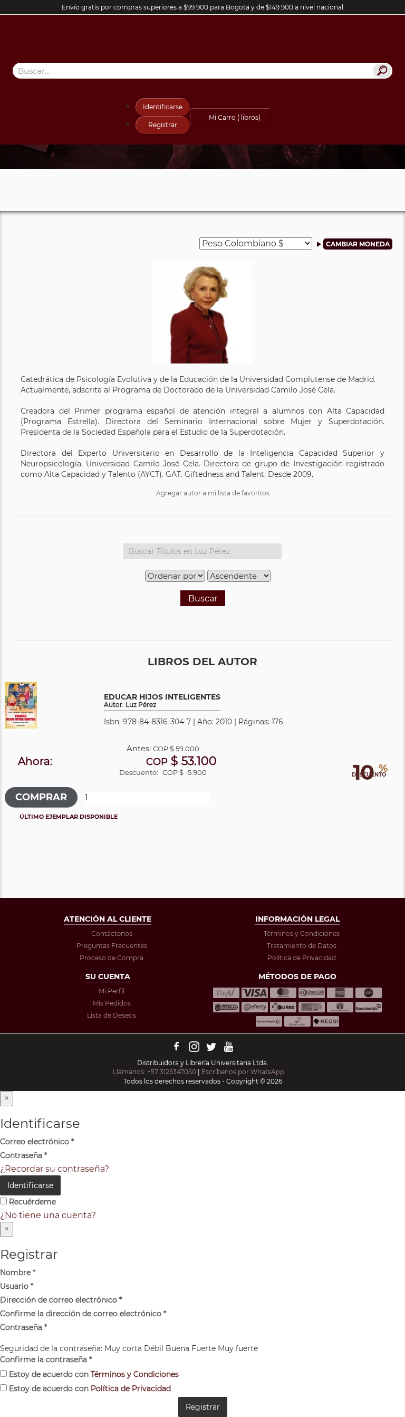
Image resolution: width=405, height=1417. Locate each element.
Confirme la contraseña (46, 1359)
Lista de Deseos (111, 1015)
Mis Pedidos (112, 1003)
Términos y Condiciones (302, 933)
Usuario (16, 1286)
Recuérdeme (31, 1202)
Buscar (202, 598)
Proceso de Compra (111, 958)
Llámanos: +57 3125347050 (154, 1072)
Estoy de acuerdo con (93, 1374)
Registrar (162, 125)
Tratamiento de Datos (301, 946)
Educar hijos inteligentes (162, 700)
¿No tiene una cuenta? (48, 1215)
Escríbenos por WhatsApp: (244, 1072)
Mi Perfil (111, 991)
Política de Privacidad (301, 958)
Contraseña (23, 1155)
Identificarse (162, 107)
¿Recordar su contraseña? (54, 1169)
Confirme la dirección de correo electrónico (83, 1313)
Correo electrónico (37, 1141)
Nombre (17, 1272)
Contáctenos (111, 933)
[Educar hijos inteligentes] (21, 705)
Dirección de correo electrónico (61, 1300)
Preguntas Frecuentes (111, 946)
